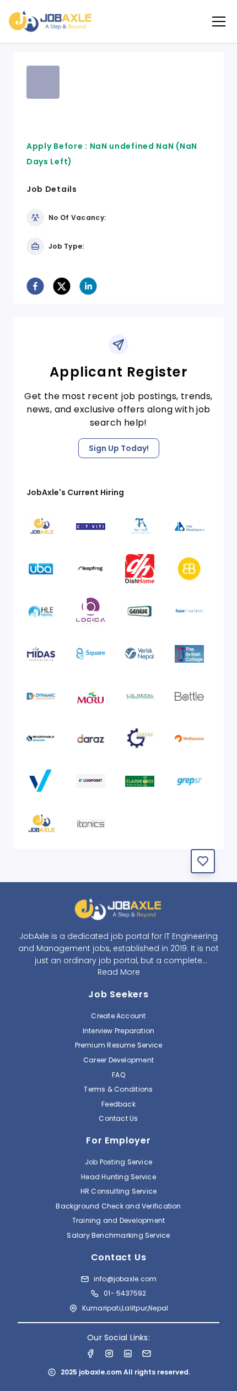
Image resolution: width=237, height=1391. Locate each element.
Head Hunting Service (118, 1176)
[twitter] (62, 286)
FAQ (118, 1074)
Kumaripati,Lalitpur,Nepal (125, 1308)
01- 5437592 (125, 1293)
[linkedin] (88, 286)
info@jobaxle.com (125, 1278)
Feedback (118, 1104)
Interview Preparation (119, 1030)
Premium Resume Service (119, 1045)
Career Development (118, 1060)
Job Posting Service (118, 1162)
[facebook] (35, 286)
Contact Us (118, 1118)
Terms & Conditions (118, 1089)
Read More (119, 972)
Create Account (118, 1016)
